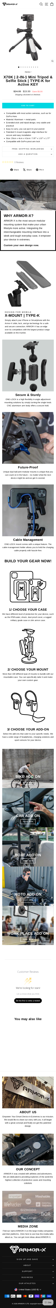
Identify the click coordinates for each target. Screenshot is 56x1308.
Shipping (18, 95)
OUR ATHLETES (27, 1283)
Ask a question (28, 154)
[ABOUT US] (28, 1092)
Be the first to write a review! (28, 1000)
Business (27, 1277)
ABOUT (27, 1265)
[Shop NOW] (28, 847)
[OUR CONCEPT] (28, 1149)
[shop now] (28, 807)
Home (27, 72)
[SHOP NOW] (28, 768)
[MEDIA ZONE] (28, 1207)
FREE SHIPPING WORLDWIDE (28, 149)
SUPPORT (27, 1271)
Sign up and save (27, 1259)
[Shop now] (28, 886)
